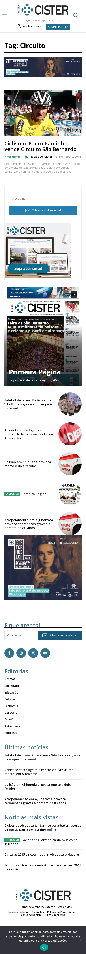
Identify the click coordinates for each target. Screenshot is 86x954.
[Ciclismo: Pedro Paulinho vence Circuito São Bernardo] (43, 113)
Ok (44, 947)
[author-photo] (26, 157)
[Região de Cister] (42, 10)
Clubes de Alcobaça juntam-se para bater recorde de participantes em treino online (42, 827)
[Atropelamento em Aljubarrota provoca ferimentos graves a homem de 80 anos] (70, 523)
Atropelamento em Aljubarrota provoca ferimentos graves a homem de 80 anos (28, 524)
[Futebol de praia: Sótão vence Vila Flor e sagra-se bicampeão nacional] (70, 404)
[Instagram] (21, 653)
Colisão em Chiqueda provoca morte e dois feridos (27, 464)
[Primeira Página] (43, 336)
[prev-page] (66, 294)
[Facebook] (9, 653)
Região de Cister (41, 157)
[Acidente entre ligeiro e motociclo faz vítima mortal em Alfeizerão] (70, 433)
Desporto (12, 157)
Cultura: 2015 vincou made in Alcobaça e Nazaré (41, 854)
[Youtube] (45, 653)
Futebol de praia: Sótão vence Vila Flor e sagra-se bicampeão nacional (28, 404)
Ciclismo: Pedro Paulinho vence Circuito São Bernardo (40, 146)
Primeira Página (35, 371)
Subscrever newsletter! (63, 635)
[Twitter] (33, 653)
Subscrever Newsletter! (46, 210)
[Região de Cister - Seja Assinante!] (38, 277)
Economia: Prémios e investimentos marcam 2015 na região (42, 867)
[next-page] (74, 294)
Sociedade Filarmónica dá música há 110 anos (41, 842)
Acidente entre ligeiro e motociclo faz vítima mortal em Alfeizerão (29, 434)
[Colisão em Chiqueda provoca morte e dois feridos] (70, 463)
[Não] (80, 940)
